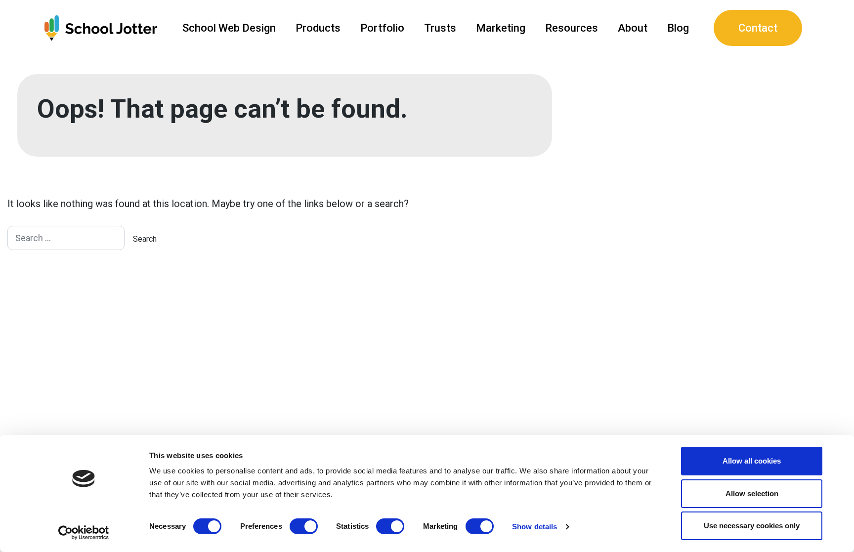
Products (318, 28)
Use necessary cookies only (752, 525)
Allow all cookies (752, 461)
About (632, 28)
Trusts (440, 28)
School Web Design (229, 28)
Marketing (500, 28)
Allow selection (752, 493)
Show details (534, 526)
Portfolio (382, 28)
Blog (678, 28)
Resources (571, 28)
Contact (757, 28)
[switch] (304, 526)
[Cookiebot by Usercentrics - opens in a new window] (84, 532)
